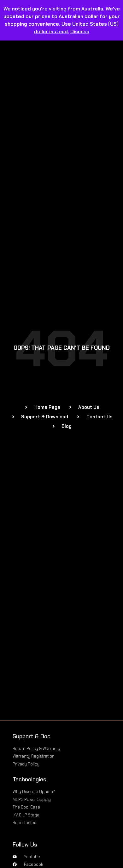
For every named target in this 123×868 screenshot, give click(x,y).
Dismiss (79, 31)
